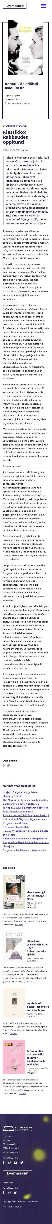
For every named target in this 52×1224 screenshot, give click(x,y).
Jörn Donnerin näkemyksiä (18, 811)
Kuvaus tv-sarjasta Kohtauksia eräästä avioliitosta (26, 832)
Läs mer (19, 924)
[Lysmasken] (14, 7)
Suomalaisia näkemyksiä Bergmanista (25, 838)
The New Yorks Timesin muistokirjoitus (25, 800)
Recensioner (8, 1182)
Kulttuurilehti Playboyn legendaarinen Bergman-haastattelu (24, 821)
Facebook (4, 765)
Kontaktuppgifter (10, 1157)
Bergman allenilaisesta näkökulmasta (24, 850)
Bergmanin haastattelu (16, 827)
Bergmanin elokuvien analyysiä (21, 803)
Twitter (8, 765)
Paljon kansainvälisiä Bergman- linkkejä (26, 815)
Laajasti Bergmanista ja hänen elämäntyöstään (21, 794)
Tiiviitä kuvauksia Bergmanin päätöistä (25, 807)
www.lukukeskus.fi (11, 1152)
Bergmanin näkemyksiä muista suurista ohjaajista (26, 844)
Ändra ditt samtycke (12, 1206)
